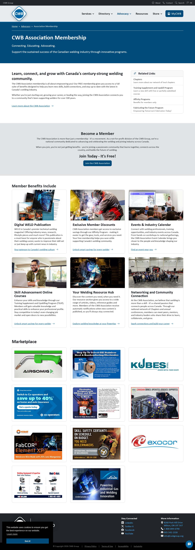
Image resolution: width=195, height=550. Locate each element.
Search (181, 2)
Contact (169, 2)
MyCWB (176, 14)
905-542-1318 (170, 532)
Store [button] (156, 14)
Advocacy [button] (123, 14)
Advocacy (25, 26)
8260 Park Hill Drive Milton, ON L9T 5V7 (173, 524)
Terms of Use (107, 546)
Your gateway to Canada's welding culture (34, 249)
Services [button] (87, 14)
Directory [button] (104, 14)
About (157, 2)
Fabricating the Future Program (152, 109)
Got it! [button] (28, 541)
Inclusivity (138, 546)
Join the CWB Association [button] (97, 163)
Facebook (129, 530)
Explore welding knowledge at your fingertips (94, 323)
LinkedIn (129, 522)
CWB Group (8, 2)
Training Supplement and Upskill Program (154, 90)
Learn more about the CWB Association (31, 105)
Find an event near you (142, 249)
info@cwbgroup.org (173, 536)
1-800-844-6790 (171, 528)
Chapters (154, 81)
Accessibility (123, 546)
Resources (142, 14)
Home (15, 26)
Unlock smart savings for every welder (91, 249)
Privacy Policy (90, 546)
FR (191, 2)
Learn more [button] (12, 534)
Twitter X (129, 526)
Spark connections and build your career (150, 323)
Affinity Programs (144, 101)
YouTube (129, 533)
